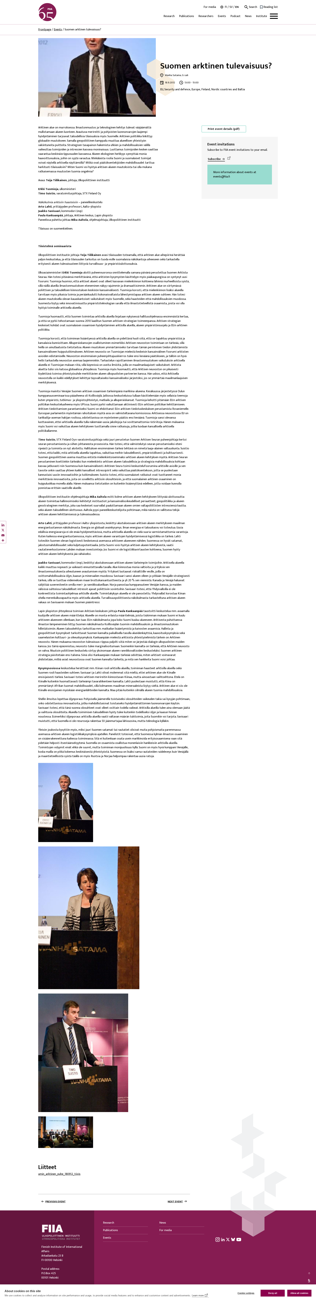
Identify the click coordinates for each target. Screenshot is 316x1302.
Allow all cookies (299, 1293)
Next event (175, 1201)
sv (231, 7)
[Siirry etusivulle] (55, 12)
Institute (261, 16)
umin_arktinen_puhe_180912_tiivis (59, 1174)
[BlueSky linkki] (233, 1239)
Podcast (235, 16)
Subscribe (214, 159)
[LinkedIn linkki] (223, 1239)
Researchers (205, 16)
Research (169, 16)
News (248, 16)
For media (210, 7)
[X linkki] (228, 1239)
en (237, 7)
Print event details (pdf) (224, 129)
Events (222, 16)
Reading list (270, 7)
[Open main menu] (274, 16)
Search (252, 7)
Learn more (198, 1295)
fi (226, 7)
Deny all (272, 1293)
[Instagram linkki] (217, 1239)
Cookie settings (246, 1293)
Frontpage (44, 29)
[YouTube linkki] (238, 1239)
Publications (186, 16)
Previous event (55, 1201)
